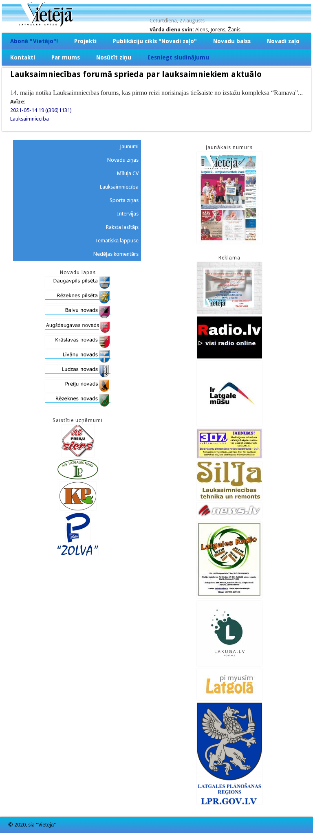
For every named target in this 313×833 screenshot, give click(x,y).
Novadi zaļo (283, 41)
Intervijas (128, 214)
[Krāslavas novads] (77, 346)
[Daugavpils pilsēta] (77, 287)
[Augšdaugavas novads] (77, 331)
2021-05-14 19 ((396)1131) (41, 110)
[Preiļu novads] (77, 390)
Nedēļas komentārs (116, 254)
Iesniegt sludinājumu (178, 57)
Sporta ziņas (124, 200)
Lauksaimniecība (29, 119)
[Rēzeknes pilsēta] (77, 302)
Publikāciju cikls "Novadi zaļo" (155, 41)
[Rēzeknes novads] (77, 405)
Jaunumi (129, 146)
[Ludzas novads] (77, 375)
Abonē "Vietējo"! (34, 41)
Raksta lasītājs (122, 227)
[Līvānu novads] (77, 361)
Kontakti (22, 57)
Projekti (85, 41)
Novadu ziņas (123, 160)
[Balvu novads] (77, 316)
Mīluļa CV (128, 173)
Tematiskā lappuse (117, 240)
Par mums (65, 57)
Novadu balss (232, 41)
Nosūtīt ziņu (113, 57)
